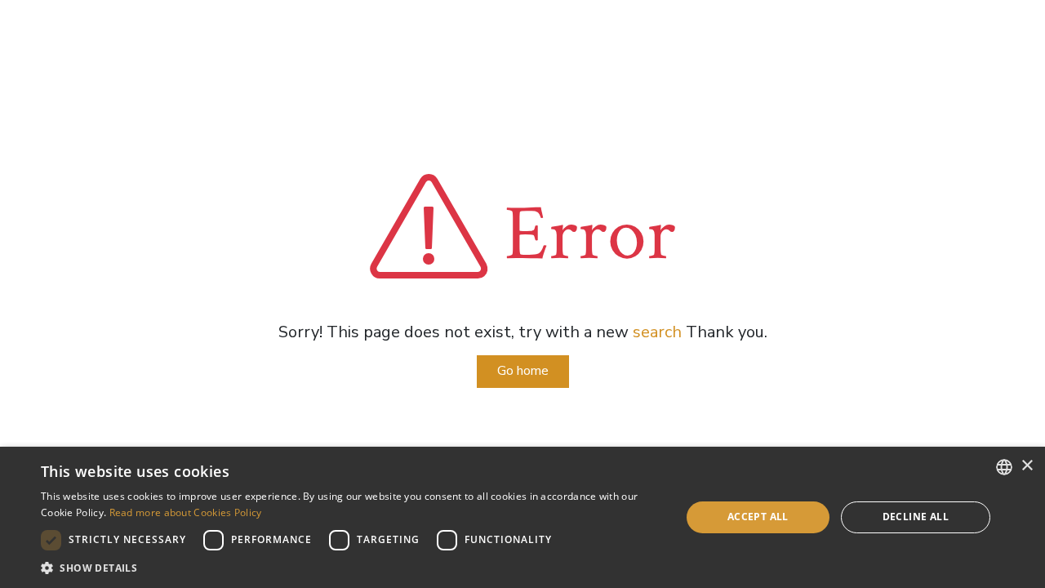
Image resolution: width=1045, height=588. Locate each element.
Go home (523, 371)
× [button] (1027, 466)
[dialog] (522, 517)
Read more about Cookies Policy (185, 512)
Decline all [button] (916, 516)
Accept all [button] (758, 516)
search (657, 332)
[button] (351, 567)
